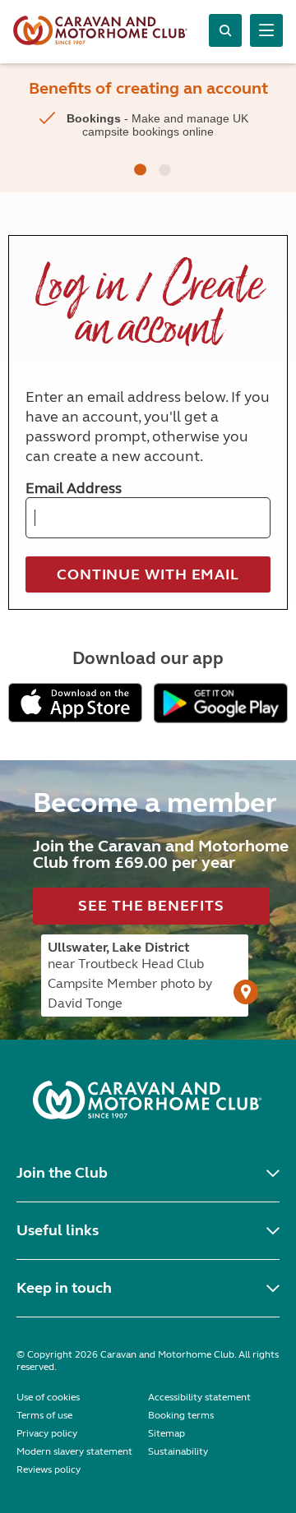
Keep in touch (64, 1288)
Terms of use (44, 1415)
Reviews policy (48, 1469)
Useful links (57, 1230)
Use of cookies (48, 1397)
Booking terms (181, 1415)
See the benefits (151, 906)
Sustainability (178, 1451)
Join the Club (62, 1173)
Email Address (73, 488)
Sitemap (166, 1433)
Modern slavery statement (74, 1451)
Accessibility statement (199, 1397)
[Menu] (266, 30)
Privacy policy (46, 1433)
